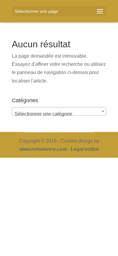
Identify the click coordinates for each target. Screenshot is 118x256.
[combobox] (59, 111)
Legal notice (85, 149)
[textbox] (59, 114)
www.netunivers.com (43, 149)
